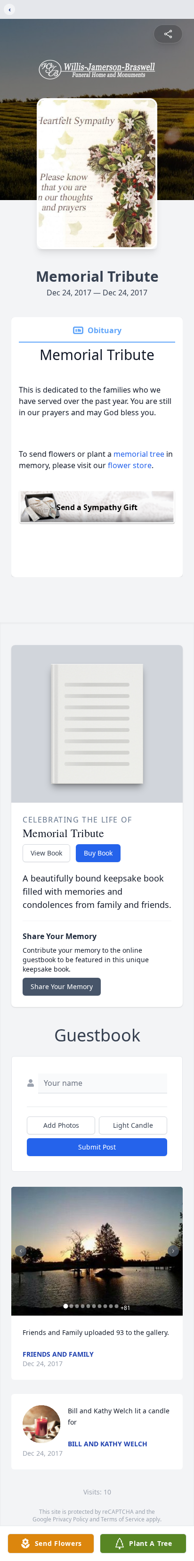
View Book (46, 852)
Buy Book (98, 852)
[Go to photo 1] (66, 1306)
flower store (130, 465)
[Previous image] (20, 1251)
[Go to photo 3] (77, 1306)
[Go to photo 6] (94, 1306)
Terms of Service (123, 1519)
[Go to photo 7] (100, 1306)
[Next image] (173, 1251)
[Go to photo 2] (71, 1306)
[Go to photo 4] (83, 1306)
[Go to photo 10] (117, 1306)
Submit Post (97, 1146)
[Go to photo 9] (111, 1306)
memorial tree (138, 454)
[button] (97, 1251)
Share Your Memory (62, 986)
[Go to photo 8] (105, 1306)
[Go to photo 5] (88, 1306)
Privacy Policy (70, 1519)
